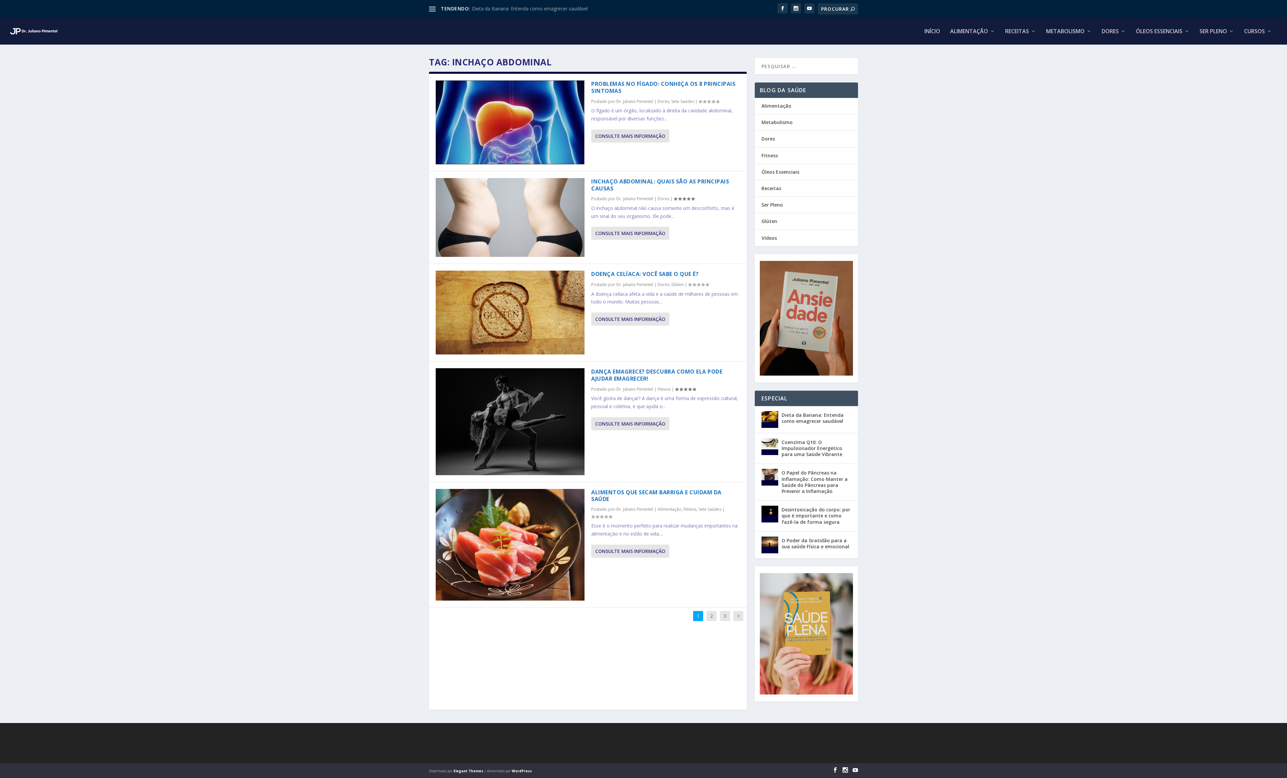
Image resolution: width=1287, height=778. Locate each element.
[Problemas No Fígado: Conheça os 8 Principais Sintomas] (510, 122)
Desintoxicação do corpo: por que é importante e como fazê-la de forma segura (816, 515)
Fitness (664, 389)
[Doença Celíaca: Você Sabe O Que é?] (510, 312)
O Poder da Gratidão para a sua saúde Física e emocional (815, 543)
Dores (1110, 32)
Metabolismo (1065, 32)
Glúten (677, 284)
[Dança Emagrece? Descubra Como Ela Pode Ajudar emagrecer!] (510, 421)
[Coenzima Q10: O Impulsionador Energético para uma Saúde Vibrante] (769, 446)
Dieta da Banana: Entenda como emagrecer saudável (813, 418)
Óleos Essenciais (1159, 32)
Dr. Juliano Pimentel (634, 101)
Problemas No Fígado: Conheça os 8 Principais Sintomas (663, 87)
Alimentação (969, 32)
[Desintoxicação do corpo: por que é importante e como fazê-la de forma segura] (769, 514)
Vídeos (769, 238)
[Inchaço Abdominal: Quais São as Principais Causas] (510, 217)
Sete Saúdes (682, 101)
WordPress (522, 771)
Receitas (1017, 32)
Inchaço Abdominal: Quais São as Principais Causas (660, 185)
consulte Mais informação (630, 136)
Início (932, 32)
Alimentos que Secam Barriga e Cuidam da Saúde (656, 496)
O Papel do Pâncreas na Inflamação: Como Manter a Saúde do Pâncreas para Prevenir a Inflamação (815, 481)
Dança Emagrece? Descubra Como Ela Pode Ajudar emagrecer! (656, 375)
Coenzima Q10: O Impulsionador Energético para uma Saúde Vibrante (812, 448)
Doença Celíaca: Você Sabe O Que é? (644, 274)
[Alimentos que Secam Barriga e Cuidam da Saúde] (510, 545)
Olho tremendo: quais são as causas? (512, 8)
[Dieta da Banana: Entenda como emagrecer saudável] (769, 419)
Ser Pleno (1213, 32)
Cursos (1254, 32)
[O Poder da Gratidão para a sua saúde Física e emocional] (769, 545)
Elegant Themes (468, 771)
